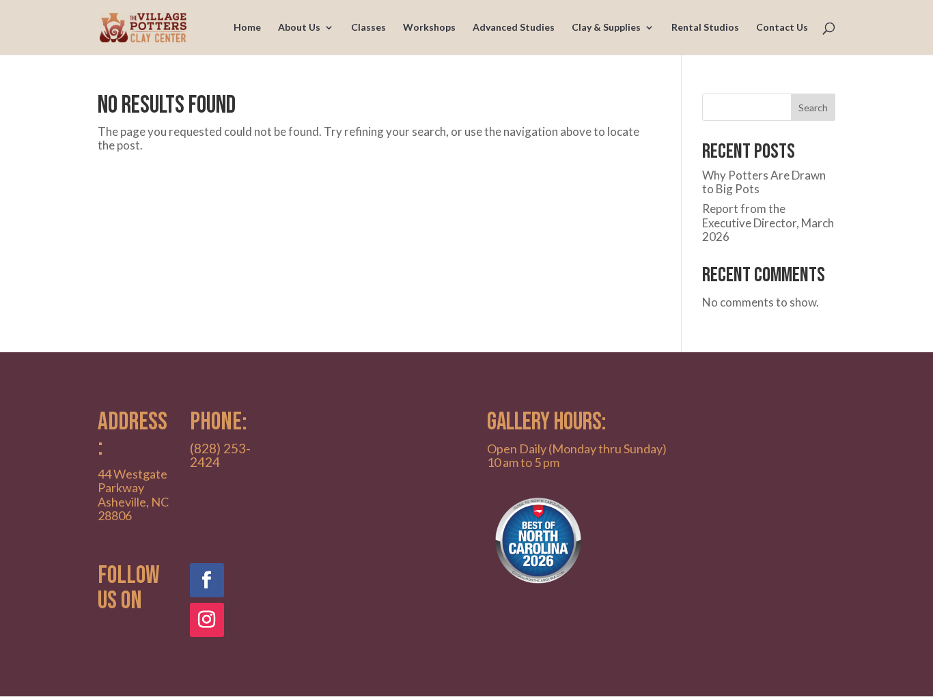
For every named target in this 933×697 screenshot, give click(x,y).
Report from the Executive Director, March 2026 (768, 222)
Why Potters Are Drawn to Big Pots (764, 182)
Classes (368, 28)
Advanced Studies (514, 28)
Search (813, 107)
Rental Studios (705, 28)
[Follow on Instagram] (207, 620)
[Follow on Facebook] (207, 580)
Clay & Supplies (606, 28)
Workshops (429, 28)
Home (247, 28)
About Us (299, 28)
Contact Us (782, 28)
